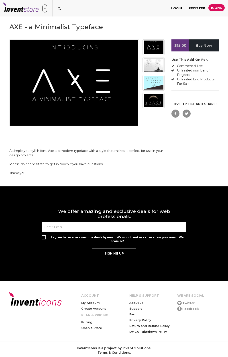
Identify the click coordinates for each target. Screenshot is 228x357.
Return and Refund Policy (149, 326)
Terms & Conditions (114, 353)
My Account (90, 302)
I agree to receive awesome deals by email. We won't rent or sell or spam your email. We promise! (117, 239)
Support (135, 308)
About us (136, 302)
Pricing (86, 322)
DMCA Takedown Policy (148, 331)
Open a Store (91, 328)
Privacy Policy (140, 320)
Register (197, 8)
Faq (132, 314)
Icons (216, 8)
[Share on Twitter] (187, 114)
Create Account (93, 308)
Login (176, 8)
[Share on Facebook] (175, 114)
